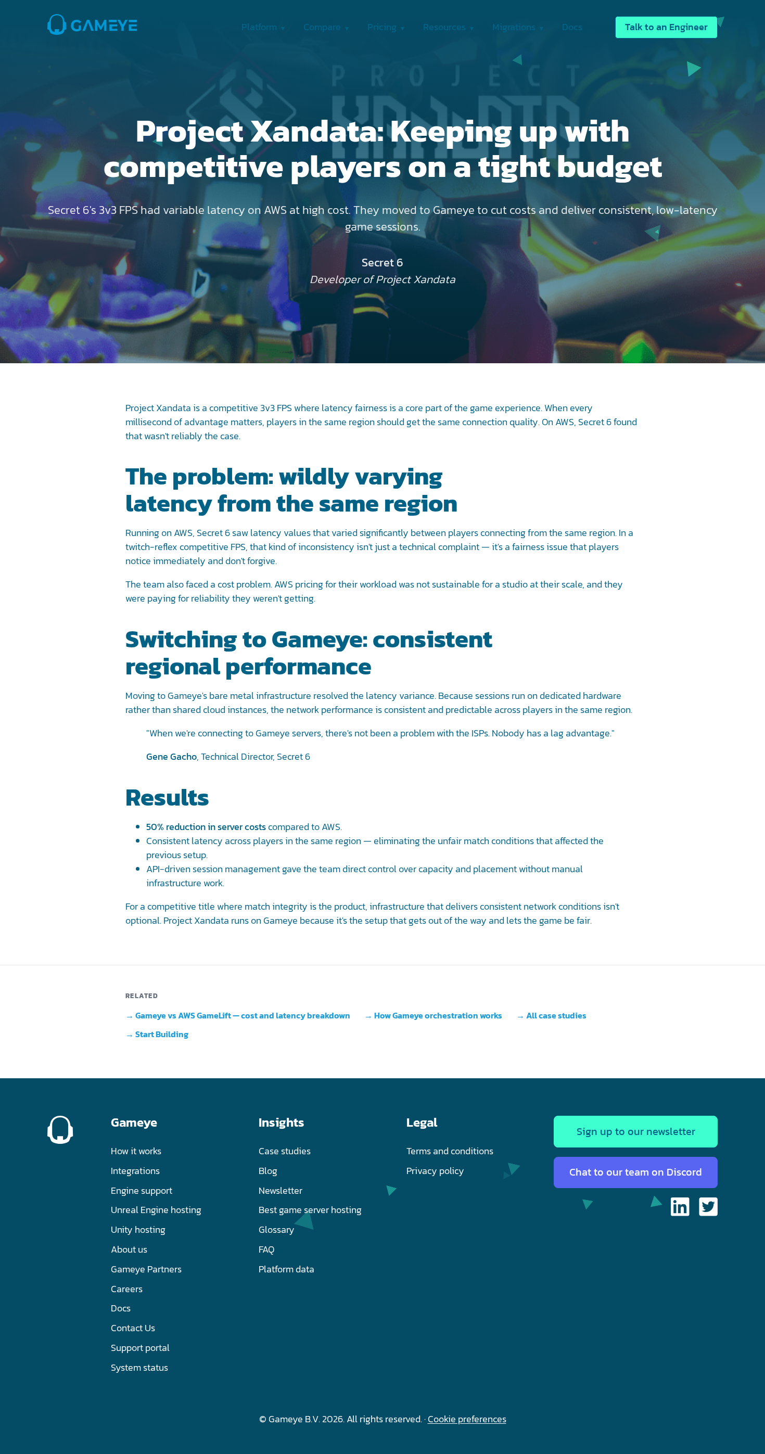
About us (129, 1249)
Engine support (141, 1190)
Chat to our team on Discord (635, 1172)
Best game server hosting (310, 1210)
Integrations (135, 1171)
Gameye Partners (146, 1269)
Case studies (285, 1151)
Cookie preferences (467, 1419)
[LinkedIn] (680, 1208)
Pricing (383, 27)
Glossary (277, 1229)
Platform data (286, 1269)
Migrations (515, 27)
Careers (127, 1289)
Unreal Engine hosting (156, 1210)
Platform (260, 27)
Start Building (161, 1034)
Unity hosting (138, 1229)
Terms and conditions (449, 1151)
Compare (323, 27)
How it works (136, 1151)
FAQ (266, 1249)
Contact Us (133, 1328)
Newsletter (280, 1190)
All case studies (556, 1015)
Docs (572, 27)
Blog (268, 1171)
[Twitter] (708, 1208)
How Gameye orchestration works (438, 1015)
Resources (445, 27)
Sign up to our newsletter (636, 1131)
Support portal (140, 1348)
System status (139, 1367)
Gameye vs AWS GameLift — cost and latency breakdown (242, 1015)
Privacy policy (435, 1171)
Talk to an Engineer (666, 27)
